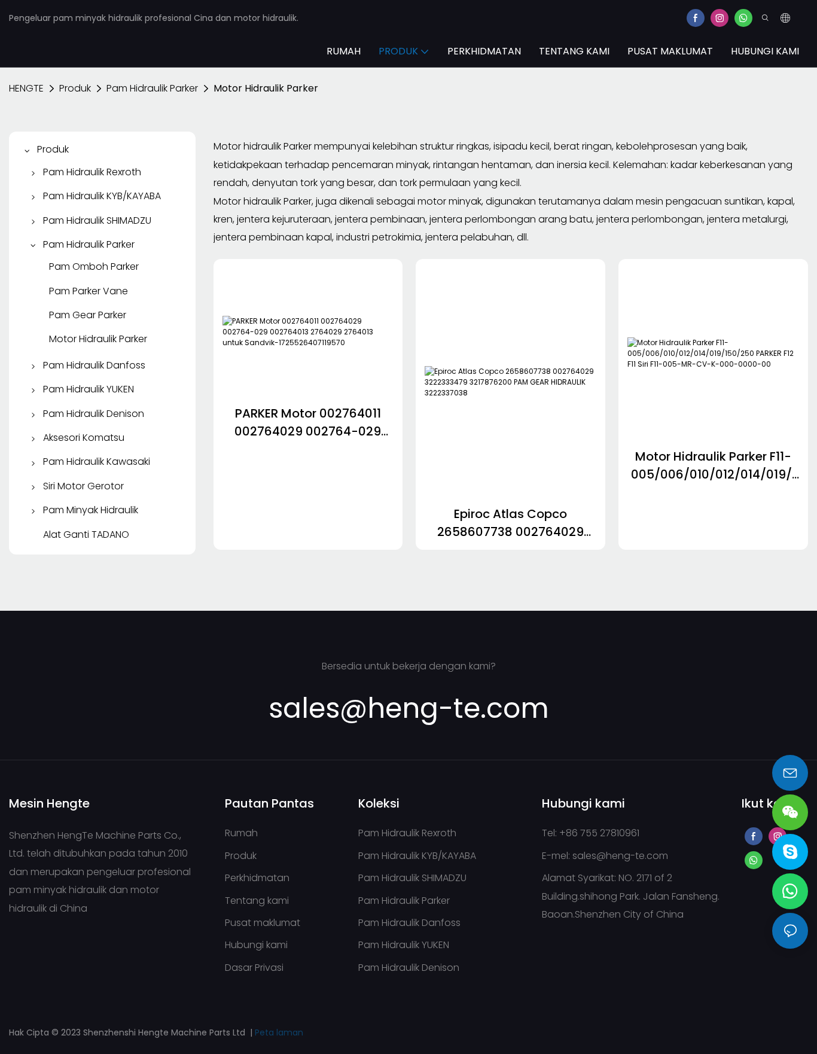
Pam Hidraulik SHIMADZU (412, 878)
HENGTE (26, 88)
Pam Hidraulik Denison (408, 967)
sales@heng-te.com (620, 856)
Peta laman (279, 1032)
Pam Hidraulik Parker (152, 88)
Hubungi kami (256, 945)
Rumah (241, 833)
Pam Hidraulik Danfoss (409, 923)
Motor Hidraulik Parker (266, 88)
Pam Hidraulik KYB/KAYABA (417, 856)
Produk (75, 88)
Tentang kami (257, 900)
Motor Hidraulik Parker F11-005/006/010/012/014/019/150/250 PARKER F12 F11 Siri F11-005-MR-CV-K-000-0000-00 (713, 465)
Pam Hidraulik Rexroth (407, 833)
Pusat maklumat (262, 923)
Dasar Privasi (254, 967)
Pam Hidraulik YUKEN (403, 945)
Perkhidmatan (257, 878)
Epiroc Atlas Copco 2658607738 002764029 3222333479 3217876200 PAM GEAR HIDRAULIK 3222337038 (510, 523)
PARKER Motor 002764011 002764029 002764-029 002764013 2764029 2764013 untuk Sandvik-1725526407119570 (307, 422)
